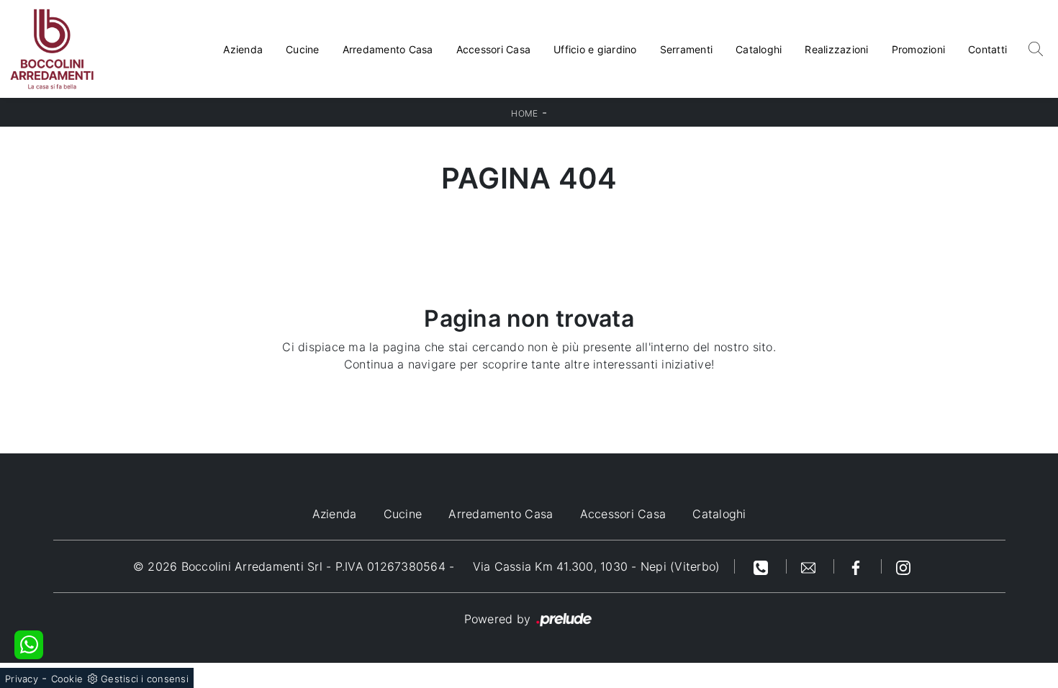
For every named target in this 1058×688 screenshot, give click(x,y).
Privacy (21, 678)
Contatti (987, 49)
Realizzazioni (836, 49)
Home (524, 113)
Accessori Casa (493, 49)
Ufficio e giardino (595, 49)
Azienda (243, 49)
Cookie (67, 678)
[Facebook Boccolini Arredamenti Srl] (858, 566)
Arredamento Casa (388, 49)
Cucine (303, 49)
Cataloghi (759, 49)
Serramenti (686, 49)
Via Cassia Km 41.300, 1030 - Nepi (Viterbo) (596, 566)
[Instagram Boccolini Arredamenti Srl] (903, 566)
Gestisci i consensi (145, 678)
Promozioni (919, 49)
